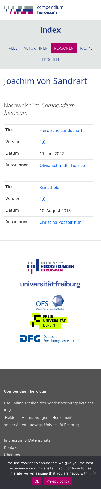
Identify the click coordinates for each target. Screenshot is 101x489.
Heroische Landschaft (61, 130)
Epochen (50, 59)
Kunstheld (50, 187)
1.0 (42, 142)
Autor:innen (36, 47)
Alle (13, 47)
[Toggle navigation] (91, 10)
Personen (64, 47)
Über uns (12, 454)
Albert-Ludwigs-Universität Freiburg (47, 424)
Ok (36, 481)
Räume (86, 47)
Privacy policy (58, 481)
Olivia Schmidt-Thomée (62, 165)
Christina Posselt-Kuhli (62, 222)
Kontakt (11, 447)
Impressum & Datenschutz (27, 439)
